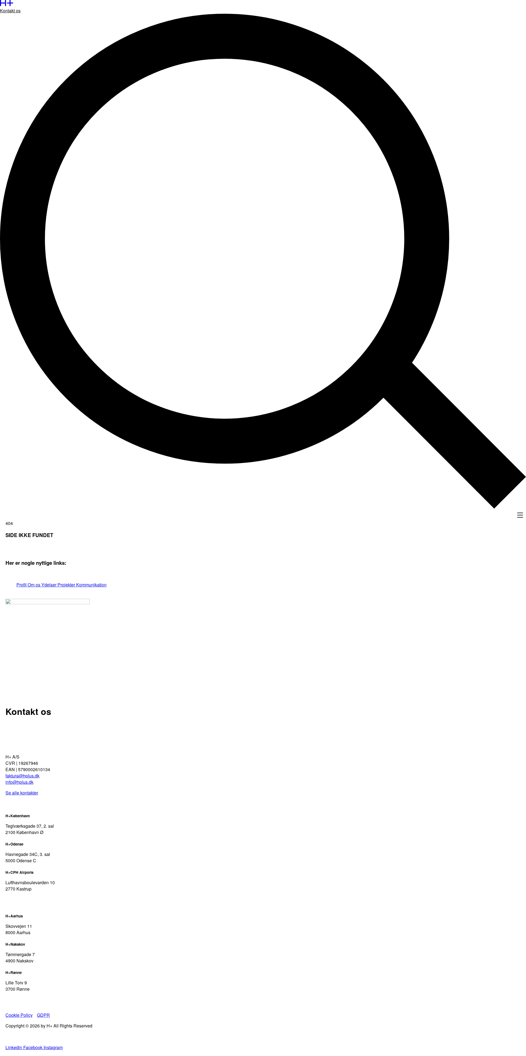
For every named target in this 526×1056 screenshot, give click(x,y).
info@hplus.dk (19, 782)
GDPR (43, 1015)
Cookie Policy (19, 1015)
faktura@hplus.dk (22, 776)
